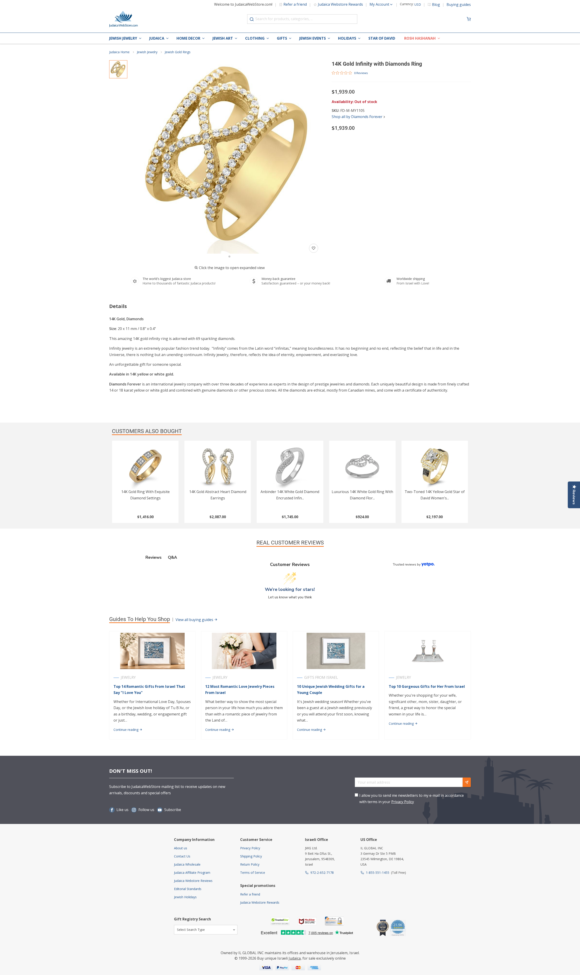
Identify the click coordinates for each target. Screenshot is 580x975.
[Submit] (251, 19)
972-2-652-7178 (322, 872)
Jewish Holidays (185, 897)
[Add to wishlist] (313, 248)
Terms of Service (252, 872)
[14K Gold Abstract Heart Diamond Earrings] (217, 466)
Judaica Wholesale (187, 864)
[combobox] (302, 19)
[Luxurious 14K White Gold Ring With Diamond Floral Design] (362, 466)
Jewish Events (312, 38)
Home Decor (188, 38)
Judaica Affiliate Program (192, 872)
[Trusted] (280, 921)
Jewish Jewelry (123, 38)
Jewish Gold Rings (178, 52)
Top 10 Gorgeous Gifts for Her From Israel (427, 686)
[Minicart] (469, 19)
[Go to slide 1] (229, 256)
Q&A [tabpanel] (172, 557)
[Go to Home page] (123, 19)
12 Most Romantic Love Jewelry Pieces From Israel (239, 689)
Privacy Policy (402, 801)
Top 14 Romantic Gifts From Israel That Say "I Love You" (149, 689)
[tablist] (290, 557)
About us (180, 848)
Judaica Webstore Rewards (340, 4)
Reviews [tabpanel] (153, 557)
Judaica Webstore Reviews (193, 881)
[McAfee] (307, 921)
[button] (229, 157)
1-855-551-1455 (377, 872)
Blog (436, 4)
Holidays (347, 38)
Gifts (282, 38)
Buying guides (459, 4)
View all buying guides (195, 619)
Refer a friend (295, 4)
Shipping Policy (251, 856)
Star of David (381, 38)
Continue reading (126, 729)
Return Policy (249, 864)
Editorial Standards (187, 889)
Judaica (156, 38)
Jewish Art (223, 38)
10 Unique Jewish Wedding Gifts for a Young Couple (331, 689)
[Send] (467, 782)
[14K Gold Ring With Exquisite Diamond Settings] (145, 466)
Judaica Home (119, 52)
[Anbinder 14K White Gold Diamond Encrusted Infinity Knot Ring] (290, 466)
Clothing (255, 38)
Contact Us (182, 856)
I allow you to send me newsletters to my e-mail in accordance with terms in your (411, 798)
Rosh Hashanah (420, 38)
